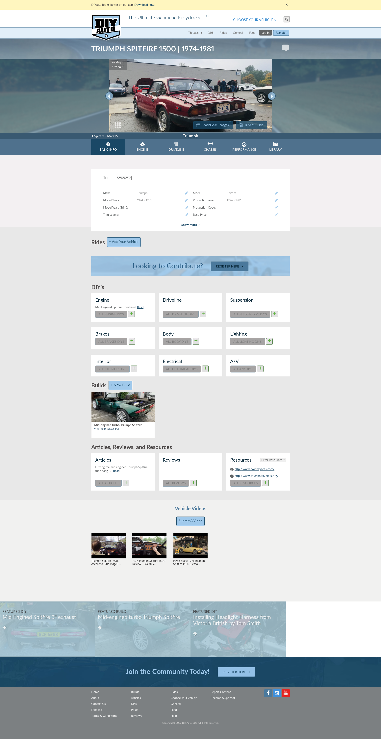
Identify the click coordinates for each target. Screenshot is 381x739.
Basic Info (108, 149)
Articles (136, 698)
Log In (265, 32)
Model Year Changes (215, 125)
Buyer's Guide (254, 125)
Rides (223, 32)
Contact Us (98, 703)
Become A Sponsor (223, 698)
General (238, 32)
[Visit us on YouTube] (286, 693)
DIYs (211, 32)
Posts (134, 709)
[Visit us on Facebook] (268, 693)
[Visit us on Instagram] (277, 693)
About (95, 698)
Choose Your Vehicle (253, 20)
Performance (244, 149)
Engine (142, 149)
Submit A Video (190, 521)
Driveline (176, 149)
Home (95, 692)
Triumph (190, 136)
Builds (135, 692)
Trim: (107, 178)
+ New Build (120, 385)
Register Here (228, 266)
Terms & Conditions (104, 715)
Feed (252, 32)
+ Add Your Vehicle (124, 242)
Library (275, 149)
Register (281, 32)
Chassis (210, 149)
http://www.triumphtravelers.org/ (256, 475)
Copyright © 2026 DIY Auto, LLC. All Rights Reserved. (190, 723)
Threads (193, 32)
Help (174, 715)
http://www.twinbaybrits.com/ (254, 469)
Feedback (97, 709)
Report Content (221, 692)
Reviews (136, 715)
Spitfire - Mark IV (105, 136)
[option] (47, 629)
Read (140, 307)
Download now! (144, 4)
